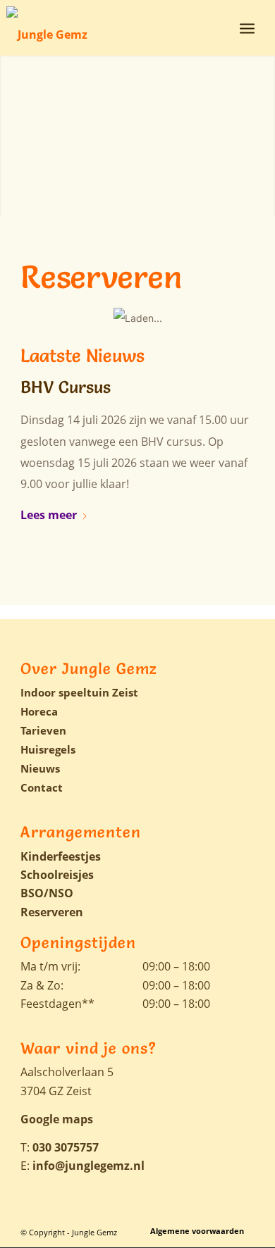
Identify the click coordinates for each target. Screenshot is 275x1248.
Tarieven (43, 730)
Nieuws (40, 768)
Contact (41, 787)
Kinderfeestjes (60, 856)
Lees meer (48, 515)
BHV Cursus (65, 387)
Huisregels (47, 749)
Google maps (56, 1119)
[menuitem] (247, 27)
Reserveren (51, 912)
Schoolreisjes (57, 874)
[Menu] (247, 27)
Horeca (39, 711)
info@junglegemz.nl (88, 1165)
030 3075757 (65, 1147)
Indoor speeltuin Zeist (79, 692)
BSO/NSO (46, 893)
